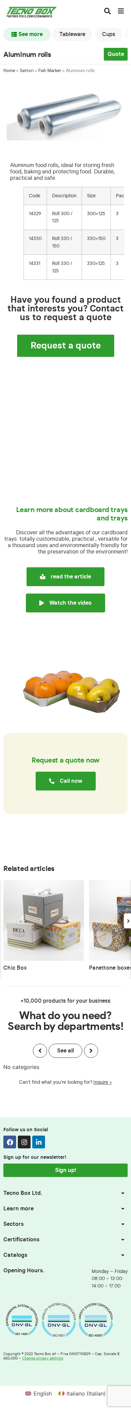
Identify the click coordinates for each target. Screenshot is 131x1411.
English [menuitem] (43, 1393)
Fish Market (49, 71)
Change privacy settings (42, 1358)
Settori (27, 71)
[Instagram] (24, 1142)
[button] (40, 1051)
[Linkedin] (38, 1142)
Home (9, 71)
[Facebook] (9, 1142)
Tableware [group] (72, 34)
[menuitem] (38, 1393)
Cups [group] (108, 34)
